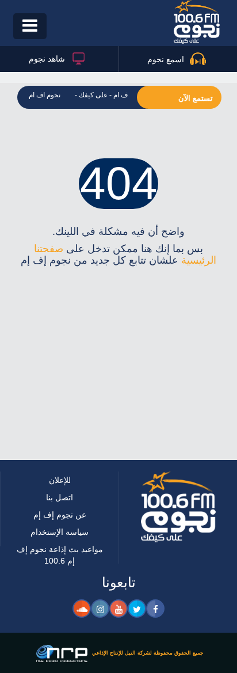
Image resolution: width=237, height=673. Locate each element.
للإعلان (59, 480)
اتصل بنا (59, 497)
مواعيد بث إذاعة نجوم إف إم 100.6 (59, 555)
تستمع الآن (195, 98)
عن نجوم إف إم (59, 514)
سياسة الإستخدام (60, 531)
